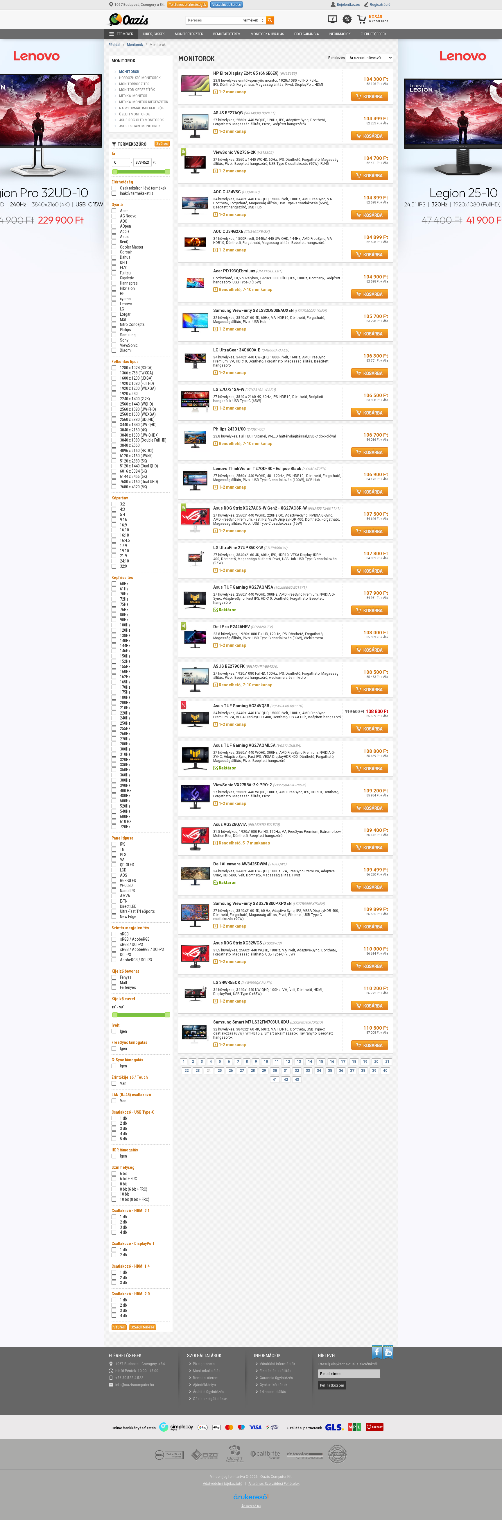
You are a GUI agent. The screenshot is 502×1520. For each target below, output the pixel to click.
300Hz (125, 749)
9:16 (123, 519)
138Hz (125, 635)
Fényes (126, 977)
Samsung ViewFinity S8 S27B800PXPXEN (252, 903)
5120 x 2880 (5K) (133, 461)
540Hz (125, 811)
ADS (123, 875)
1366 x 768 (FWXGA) (136, 373)
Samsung (128, 335)
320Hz (125, 759)
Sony (124, 340)
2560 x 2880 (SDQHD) (137, 419)
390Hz (125, 785)
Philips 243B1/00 (229, 429)
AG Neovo (128, 216)
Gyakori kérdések (273, 1385)
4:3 (122, 509)
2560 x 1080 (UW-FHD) (138, 409)
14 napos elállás (273, 1392)
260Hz (125, 733)
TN (122, 849)
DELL (124, 262)
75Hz (124, 604)
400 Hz (125, 790)
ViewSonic (129, 345)
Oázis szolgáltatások (210, 1399)
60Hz (124, 583)
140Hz (125, 640)
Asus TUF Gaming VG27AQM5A (243, 587)
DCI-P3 (125, 954)
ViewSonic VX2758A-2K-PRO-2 (242, 785)
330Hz (125, 764)
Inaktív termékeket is (136, 193)
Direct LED (128, 906)
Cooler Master (131, 247)
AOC (123, 221)
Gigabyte (127, 278)
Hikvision (127, 288)
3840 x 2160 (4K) (133, 430)
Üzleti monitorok (134, 114)
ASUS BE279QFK (229, 666)
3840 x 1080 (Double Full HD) (143, 440)
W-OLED (126, 885)
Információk (340, 34)
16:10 (124, 530)
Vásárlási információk (277, 1364)
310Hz (125, 754)
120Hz (125, 630)
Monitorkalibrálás (267, 34)
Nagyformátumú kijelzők (141, 108)
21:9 (123, 555)
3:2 (122, 504)
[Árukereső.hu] (251, 1499)
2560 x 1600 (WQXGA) (138, 414)
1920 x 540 (129, 393)
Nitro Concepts (132, 324)
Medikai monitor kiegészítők (143, 102)
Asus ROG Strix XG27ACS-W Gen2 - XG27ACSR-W (260, 508)
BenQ (124, 242)
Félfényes (128, 987)
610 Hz (125, 821)
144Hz (125, 645)
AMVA (125, 896)
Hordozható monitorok (140, 78)
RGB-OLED (128, 880)
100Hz (125, 625)
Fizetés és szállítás (275, 1371)
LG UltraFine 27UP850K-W (238, 547)
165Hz (125, 682)
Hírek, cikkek (154, 34)
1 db (123, 1118)
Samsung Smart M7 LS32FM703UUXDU (251, 1022)
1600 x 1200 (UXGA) (136, 378)
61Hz (124, 589)
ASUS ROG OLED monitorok (141, 120)
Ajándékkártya (204, 1385)
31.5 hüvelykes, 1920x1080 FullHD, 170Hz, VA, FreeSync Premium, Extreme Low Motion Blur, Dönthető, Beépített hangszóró (277, 834)
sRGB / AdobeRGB (135, 939)
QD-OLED (127, 864)
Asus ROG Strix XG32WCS (237, 943)
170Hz (125, 687)
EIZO (124, 267)
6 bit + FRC (128, 1178)
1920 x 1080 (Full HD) (137, 383)
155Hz (125, 666)
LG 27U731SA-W (228, 389)
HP (122, 293)
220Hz (125, 713)
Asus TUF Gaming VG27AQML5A (244, 745)
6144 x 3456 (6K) (133, 476)
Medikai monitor (133, 96)
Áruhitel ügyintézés (208, 1392)
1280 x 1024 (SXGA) (136, 367)
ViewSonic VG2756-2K (234, 152)
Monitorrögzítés (134, 84)
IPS (123, 844)
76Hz (124, 609)
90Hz (124, 619)
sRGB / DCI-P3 (131, 944)
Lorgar (125, 314)
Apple (125, 231)
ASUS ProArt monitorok (140, 126)
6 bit (123, 1173)
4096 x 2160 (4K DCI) (136, 450)
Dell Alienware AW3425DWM (240, 864)
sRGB (124, 934)
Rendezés (336, 58)
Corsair (126, 252)
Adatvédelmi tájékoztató (222, 1484)
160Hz (125, 671)
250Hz (125, 723)
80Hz (124, 614)
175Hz (125, 692)
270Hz (125, 739)
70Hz (124, 594)
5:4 (122, 514)
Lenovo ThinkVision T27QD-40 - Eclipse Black (257, 468)
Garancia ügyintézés (276, 1378)
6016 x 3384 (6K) (133, 471)
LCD (123, 870)
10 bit (124, 1194)
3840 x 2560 (130, 445)
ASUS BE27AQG (228, 112)
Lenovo (126, 303)
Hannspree (129, 283)
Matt (123, 982)
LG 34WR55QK (226, 982)
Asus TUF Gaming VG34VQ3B (241, 705)
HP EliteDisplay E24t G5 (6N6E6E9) (246, 73)
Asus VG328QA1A (230, 824)
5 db (123, 1139)
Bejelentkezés (348, 5)
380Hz (125, 780)
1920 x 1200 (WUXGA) (138, 388)
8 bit (123, 1184)
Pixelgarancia (306, 34)
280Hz (125, 744)
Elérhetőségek (373, 34)
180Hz (125, 697)
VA (122, 859)
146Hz (125, 651)
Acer (124, 210)
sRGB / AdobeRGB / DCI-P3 (142, 949)
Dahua (125, 257)
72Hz (124, 599)
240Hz (125, 718)
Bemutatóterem (227, 34)
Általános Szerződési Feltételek (274, 1484)
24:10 (124, 561)
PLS (123, 854)
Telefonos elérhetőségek (187, 4)
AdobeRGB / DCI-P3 (136, 960)
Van (123, 1083)
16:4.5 (125, 540)
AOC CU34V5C (227, 192)
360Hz (125, 775)
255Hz (125, 728)
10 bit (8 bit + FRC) (134, 1199)
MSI (123, 319)
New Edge (128, 916)
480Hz (125, 795)
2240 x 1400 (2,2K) (135, 398)
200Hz (125, 702)
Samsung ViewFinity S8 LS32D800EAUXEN (253, 310)
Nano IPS (127, 890)
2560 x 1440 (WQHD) (136, 404)
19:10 (124, 551)
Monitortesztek (189, 34)
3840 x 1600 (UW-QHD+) (139, 435)
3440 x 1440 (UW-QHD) (138, 424)
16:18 (124, 535)
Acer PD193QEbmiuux (234, 271)
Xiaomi (126, 350)
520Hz (125, 806)
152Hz (125, 661)
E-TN (124, 901)
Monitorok (135, 45)
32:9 (123, 566)
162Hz (125, 676)
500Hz (125, 801)
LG (122, 309)
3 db (123, 1128)
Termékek (125, 34)
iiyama (125, 299)
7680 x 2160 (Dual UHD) (139, 481)
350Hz (125, 769)
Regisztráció (380, 5)
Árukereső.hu (251, 1506)
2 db (123, 1123)
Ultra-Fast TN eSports (137, 911)
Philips (125, 329)
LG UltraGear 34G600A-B (237, 350)
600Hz (125, 816)
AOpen (125, 226)
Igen (123, 1031)
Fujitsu (125, 273)
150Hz (125, 656)
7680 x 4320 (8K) (133, 487)
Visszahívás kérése (226, 4)
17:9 (123, 545)
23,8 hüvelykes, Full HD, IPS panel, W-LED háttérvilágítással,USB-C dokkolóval (274, 436)
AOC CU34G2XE (228, 231)
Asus (124, 236)
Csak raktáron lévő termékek (143, 188)
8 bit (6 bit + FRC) (133, 1189)
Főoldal (114, 45)
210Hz (125, 707)
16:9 (123, 525)
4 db (123, 1133)
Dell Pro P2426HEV (231, 626)
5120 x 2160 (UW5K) (136, 455)
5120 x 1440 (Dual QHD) (139, 466)
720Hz (125, 826)
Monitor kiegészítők (137, 89)
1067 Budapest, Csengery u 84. (140, 5)
